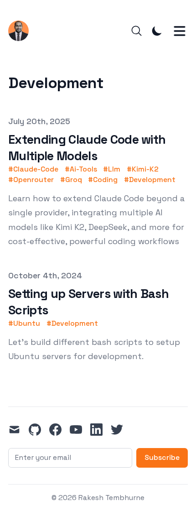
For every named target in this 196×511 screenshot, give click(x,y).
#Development (72, 323)
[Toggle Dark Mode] (157, 31)
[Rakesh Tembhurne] (21, 31)
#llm (111, 169)
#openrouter (31, 179)
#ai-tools (81, 169)
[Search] (136, 31)
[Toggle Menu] (179, 31)
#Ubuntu (24, 323)
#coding (103, 179)
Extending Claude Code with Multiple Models (86, 147)
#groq (71, 179)
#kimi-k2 (143, 169)
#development (149, 179)
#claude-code (33, 169)
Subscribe (162, 457)
